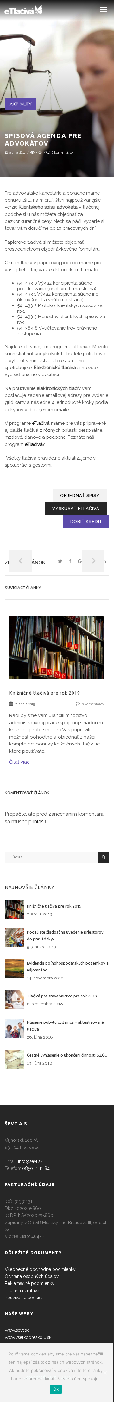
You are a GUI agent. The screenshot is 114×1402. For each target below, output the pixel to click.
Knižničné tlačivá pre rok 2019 (44, 692)
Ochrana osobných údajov (32, 1276)
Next (93, 561)
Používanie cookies (24, 1297)
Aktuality (21, 104)
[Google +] (81, 561)
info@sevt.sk (30, 1161)
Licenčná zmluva (22, 1290)
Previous (21, 561)
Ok (56, 1389)
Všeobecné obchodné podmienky (40, 1269)
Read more (56, 654)
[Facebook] (70, 561)
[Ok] (105, 1372)
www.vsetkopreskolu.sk (28, 1337)
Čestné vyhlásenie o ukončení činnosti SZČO (67, 1055)
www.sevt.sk (17, 1330)
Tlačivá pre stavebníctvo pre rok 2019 (62, 996)
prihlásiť (37, 822)
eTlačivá (41, 423)
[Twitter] (60, 561)
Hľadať (103, 857)
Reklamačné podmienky (29, 1283)
